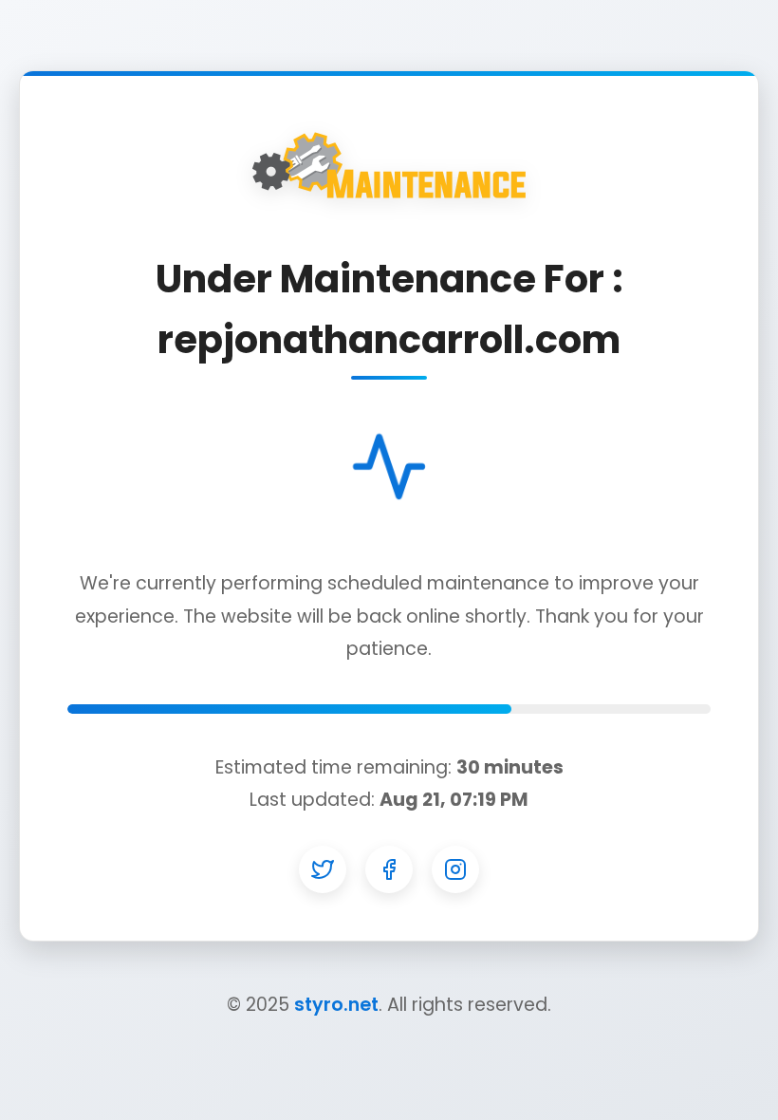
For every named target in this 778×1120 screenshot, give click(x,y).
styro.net (336, 1004)
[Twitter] (322, 869)
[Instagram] (455, 869)
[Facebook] (389, 869)
